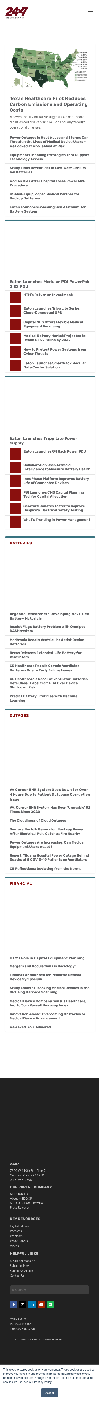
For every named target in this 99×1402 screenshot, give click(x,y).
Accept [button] (49, 1393)
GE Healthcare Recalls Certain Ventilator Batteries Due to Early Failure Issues (44, 668)
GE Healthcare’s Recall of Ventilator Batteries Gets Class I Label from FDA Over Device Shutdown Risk (49, 683)
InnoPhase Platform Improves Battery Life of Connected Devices (56, 481)
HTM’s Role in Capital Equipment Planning (47, 958)
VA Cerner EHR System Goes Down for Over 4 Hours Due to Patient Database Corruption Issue (50, 795)
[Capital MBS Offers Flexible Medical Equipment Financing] (15, 324)
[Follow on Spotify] (50, 1304)
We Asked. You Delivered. (31, 1027)
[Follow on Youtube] (41, 1304)
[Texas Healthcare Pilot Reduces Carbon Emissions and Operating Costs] (50, 67)
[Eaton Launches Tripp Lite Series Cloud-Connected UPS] (15, 311)
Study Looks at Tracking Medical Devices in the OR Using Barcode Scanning (50, 990)
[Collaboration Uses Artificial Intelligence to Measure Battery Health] (15, 467)
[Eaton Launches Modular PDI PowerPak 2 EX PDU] (50, 248)
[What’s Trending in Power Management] (15, 522)
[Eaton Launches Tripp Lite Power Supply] (50, 404)
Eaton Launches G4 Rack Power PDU (54, 451)
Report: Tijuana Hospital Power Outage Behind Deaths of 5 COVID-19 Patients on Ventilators (49, 857)
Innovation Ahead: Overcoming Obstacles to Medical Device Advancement (47, 1016)
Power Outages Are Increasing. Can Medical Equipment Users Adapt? (47, 844)
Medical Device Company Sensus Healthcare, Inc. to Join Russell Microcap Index (48, 1003)
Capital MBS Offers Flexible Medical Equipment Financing (53, 324)
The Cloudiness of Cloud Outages (38, 820)
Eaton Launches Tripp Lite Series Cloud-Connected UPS (51, 310)
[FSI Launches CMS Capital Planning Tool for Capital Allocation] (15, 495)
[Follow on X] (22, 1304)
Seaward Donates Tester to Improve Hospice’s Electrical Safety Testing (54, 508)
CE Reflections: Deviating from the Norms (45, 869)
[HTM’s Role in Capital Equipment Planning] (50, 921)
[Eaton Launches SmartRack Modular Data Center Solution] (15, 365)
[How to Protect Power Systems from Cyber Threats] (15, 352)
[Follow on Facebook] (13, 1304)
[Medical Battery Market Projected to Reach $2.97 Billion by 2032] (15, 338)
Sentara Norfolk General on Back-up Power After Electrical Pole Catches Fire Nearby (47, 831)
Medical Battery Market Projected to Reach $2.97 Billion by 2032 (54, 338)
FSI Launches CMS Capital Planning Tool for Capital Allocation (53, 494)
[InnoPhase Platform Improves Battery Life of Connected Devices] (15, 481)
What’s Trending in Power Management (56, 520)
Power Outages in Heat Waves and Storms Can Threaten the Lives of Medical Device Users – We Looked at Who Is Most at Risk (49, 141)
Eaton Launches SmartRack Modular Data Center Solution (54, 365)
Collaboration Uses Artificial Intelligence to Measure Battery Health (56, 467)
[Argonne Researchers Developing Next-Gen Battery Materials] (50, 578)
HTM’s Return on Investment (48, 295)
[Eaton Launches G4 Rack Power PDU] (15, 454)
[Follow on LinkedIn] (32, 1304)
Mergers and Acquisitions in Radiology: (43, 966)
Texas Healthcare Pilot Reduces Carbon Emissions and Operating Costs (49, 104)
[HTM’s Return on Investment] (15, 297)
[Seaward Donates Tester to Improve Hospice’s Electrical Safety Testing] (15, 508)
